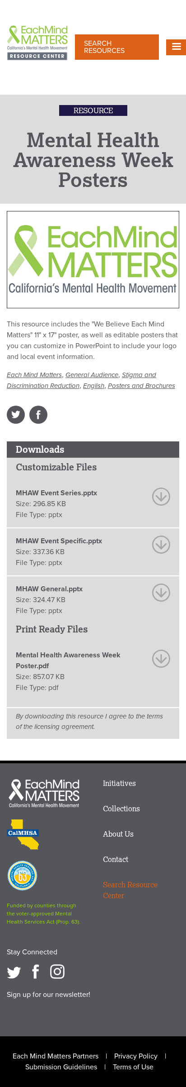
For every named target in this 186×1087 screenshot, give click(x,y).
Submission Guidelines (61, 1067)
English (93, 386)
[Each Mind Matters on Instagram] (57, 971)
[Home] (37, 43)
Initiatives (119, 783)
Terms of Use (133, 1067)
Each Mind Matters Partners (55, 1056)
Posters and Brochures (141, 386)
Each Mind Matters (34, 375)
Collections (121, 809)
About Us (118, 834)
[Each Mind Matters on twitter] (14, 971)
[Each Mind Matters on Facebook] (35, 971)
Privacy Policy (136, 1056)
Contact (115, 859)
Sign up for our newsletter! (48, 994)
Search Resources (104, 47)
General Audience (91, 375)
